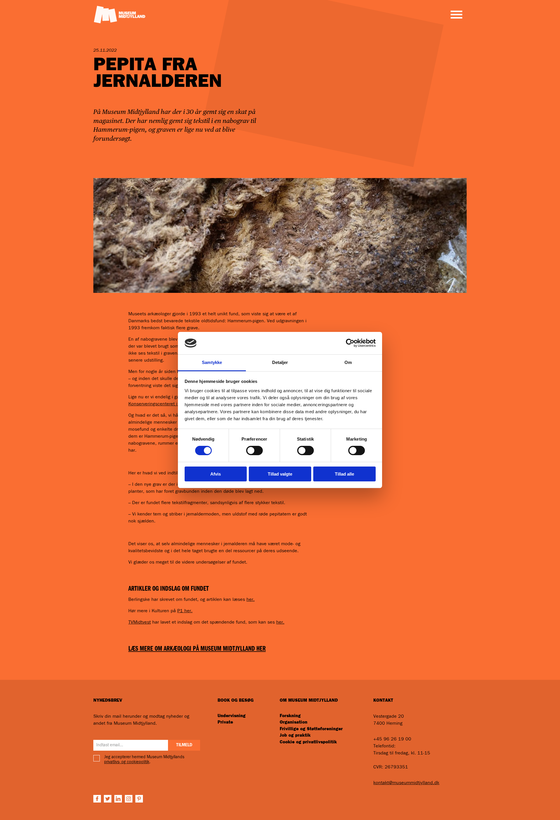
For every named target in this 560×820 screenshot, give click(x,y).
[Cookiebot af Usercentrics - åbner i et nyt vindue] (350, 343)
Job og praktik (295, 735)
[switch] (254, 450)
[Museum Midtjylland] (119, 14)
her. (250, 599)
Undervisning (232, 716)
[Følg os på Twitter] (107, 798)
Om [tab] (348, 362)
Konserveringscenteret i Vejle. (159, 404)
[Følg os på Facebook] (97, 798)
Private (225, 722)
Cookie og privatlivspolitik (308, 742)
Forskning (290, 716)
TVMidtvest (139, 622)
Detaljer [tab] (280, 362)
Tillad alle (344, 473)
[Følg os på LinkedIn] (118, 798)
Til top (530, 806)
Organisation (293, 722)
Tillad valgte (280, 473)
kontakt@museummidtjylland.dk (406, 782)
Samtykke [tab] (212, 362)
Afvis (215, 473)
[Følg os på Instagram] (128, 798)
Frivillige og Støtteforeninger (311, 729)
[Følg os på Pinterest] (139, 798)
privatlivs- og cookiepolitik (126, 762)
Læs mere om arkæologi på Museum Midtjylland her (197, 648)
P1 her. (184, 610)
